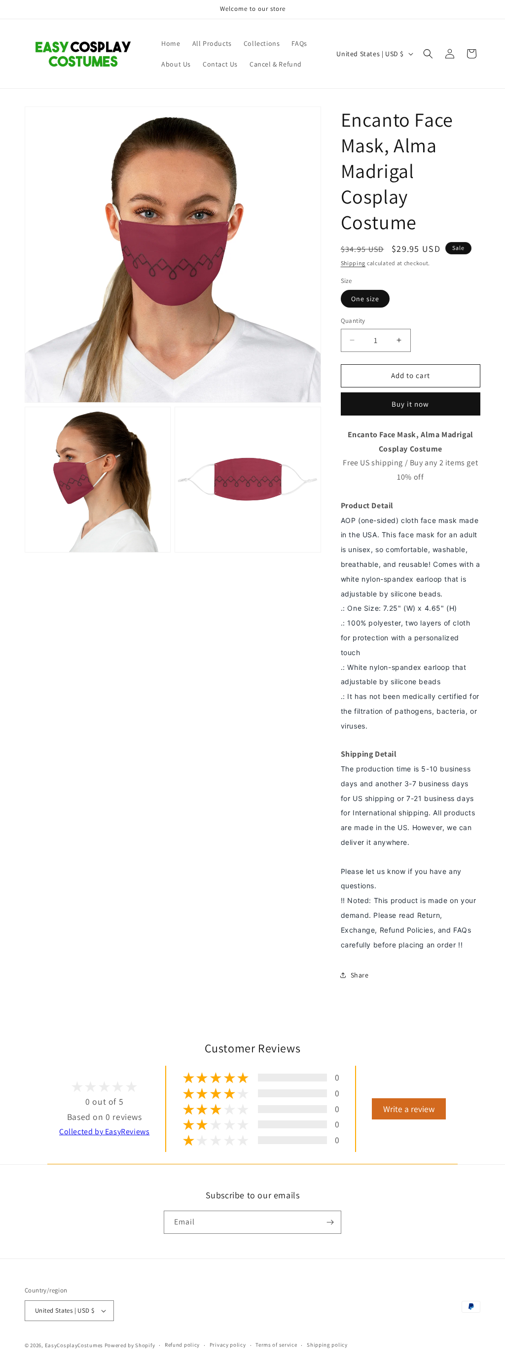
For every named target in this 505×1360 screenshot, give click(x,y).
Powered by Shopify (130, 1345)
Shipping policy (327, 1344)
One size (365, 298)
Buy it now (410, 404)
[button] (428, 54)
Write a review (408, 1109)
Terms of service (276, 1344)
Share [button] (360, 975)
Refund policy (182, 1344)
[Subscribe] (330, 1222)
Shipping (353, 263)
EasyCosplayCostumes (74, 1345)
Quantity (353, 320)
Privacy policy (228, 1344)
